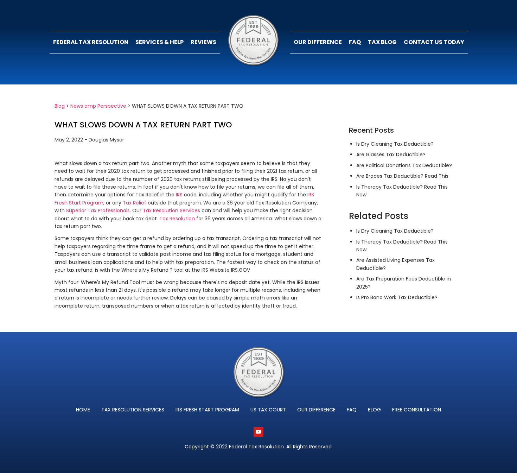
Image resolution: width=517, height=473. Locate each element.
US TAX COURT (268, 409)
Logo (255, 42)
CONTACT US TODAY (434, 42)
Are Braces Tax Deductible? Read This (402, 175)
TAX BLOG (382, 42)
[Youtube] (258, 432)
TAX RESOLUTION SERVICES (132, 409)
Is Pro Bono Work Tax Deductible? (397, 297)
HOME (83, 409)
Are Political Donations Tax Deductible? (404, 165)
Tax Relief (135, 202)
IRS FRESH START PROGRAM (207, 409)
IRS (179, 194)
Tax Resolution (177, 218)
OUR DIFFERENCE (318, 42)
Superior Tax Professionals (98, 210)
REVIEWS (203, 42)
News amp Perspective (98, 105)
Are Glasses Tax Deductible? (391, 154)
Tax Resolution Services (171, 210)
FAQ (355, 42)
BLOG (374, 409)
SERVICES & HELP (159, 42)
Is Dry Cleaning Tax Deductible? (395, 143)
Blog (60, 105)
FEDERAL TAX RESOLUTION (90, 42)
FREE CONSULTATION (416, 409)
